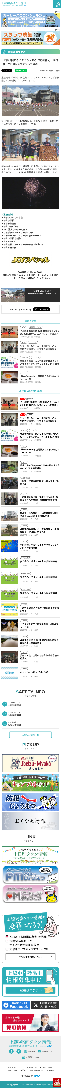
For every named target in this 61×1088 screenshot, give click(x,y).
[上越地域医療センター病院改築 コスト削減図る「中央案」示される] (9, 530)
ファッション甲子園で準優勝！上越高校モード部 (39, 625)
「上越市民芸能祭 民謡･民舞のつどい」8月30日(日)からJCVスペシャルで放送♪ (39, 403)
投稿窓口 (31, 1051)
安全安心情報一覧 (30, 734)
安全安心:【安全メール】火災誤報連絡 (38, 561)
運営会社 (23, 1070)
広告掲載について (32, 1057)
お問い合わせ (47, 1051)
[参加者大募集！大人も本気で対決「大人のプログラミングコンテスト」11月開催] (9, 435)
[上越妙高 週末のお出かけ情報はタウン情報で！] (9, 609)
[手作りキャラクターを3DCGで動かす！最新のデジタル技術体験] (9, 467)
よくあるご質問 (46, 1067)
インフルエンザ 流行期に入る (34, 672)
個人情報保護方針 (37, 1070)
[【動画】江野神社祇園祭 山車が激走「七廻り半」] (9, 483)
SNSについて (12, 1070)
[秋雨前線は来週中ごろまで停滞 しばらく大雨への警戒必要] (9, 546)
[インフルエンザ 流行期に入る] (9, 673)
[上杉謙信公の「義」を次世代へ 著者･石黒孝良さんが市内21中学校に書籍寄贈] (9, 498)
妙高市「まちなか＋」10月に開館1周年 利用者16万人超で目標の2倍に (39, 514)
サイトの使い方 (31, 1067)
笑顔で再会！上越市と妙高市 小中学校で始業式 (39, 657)
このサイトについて (14, 1067)
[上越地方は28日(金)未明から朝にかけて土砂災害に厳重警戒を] (9, 641)
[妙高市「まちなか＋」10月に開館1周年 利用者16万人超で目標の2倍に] (9, 514)
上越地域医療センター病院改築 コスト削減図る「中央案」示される (39, 530)
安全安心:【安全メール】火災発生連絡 (38, 593)
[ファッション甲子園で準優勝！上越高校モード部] (9, 625)
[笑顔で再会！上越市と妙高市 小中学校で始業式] (9, 657)
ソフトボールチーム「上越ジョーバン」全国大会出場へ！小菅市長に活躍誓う (39, 419)
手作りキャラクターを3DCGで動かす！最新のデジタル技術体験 (40, 467)
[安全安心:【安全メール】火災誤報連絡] (9, 562)
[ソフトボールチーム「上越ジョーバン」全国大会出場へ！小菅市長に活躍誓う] (9, 419)
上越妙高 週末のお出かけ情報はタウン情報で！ (39, 609)
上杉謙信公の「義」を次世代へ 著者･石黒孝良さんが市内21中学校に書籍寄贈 (39, 498)
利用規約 (50, 1070)
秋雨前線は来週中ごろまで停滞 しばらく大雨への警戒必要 (39, 546)
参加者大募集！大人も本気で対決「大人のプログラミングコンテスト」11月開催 (39, 435)
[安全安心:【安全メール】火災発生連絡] (9, 594)
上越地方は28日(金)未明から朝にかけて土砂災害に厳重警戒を (39, 641)
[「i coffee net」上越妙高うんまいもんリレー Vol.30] (9, 451)
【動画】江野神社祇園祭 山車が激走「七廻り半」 (39, 483)
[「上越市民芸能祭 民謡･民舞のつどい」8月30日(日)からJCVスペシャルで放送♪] (9, 403)
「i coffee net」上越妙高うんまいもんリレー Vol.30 (39, 451)
